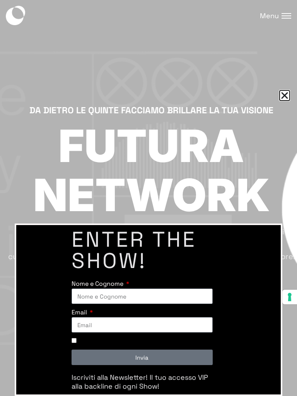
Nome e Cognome (98, 284)
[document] (148, 198)
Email (80, 312)
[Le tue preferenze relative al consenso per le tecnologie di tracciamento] (289, 297)
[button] (284, 95)
